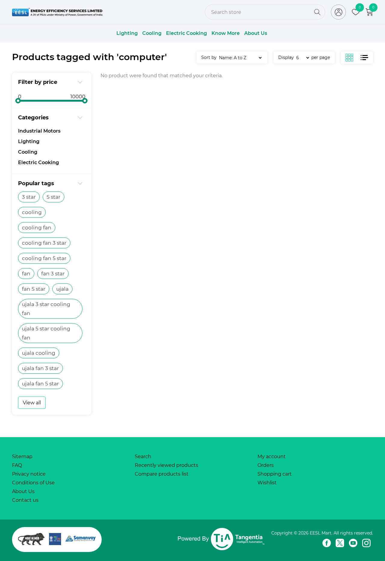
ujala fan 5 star (40, 384)
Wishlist (267, 483)
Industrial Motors (39, 131)
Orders (265, 465)
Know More (225, 33)
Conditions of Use (33, 483)
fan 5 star (33, 289)
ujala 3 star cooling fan (46, 308)
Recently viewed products (166, 465)
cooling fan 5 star (44, 258)
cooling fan (36, 228)
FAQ (17, 465)
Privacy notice (29, 474)
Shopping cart (274, 474)
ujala (62, 289)
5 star (53, 197)
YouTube (353, 543)
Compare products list (162, 474)
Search (143, 456)
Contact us (25, 500)
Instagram (366, 543)
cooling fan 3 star (44, 243)
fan (26, 274)
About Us (255, 33)
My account (271, 456)
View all (32, 403)
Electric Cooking (186, 33)
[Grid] (353, 57)
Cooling (152, 33)
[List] (364, 57)
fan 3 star (53, 274)
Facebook (326, 543)
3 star (29, 197)
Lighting (127, 33)
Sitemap (22, 456)
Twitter (340, 543)
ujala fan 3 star (40, 368)
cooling (32, 212)
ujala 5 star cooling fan (46, 333)
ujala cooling (38, 353)
